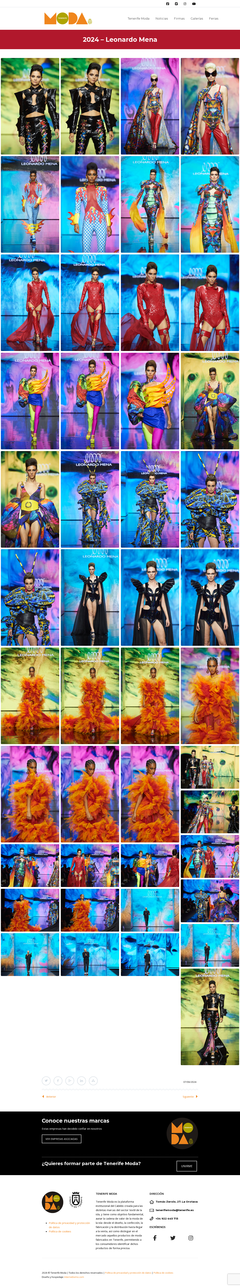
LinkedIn (81, 1080)
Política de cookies (60, 1231)
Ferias (213, 18)
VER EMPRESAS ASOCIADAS (62, 1139)
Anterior (51, 1096)
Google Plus (69, 1080)
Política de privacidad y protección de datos (128, 1272)
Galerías (197, 18)
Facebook (58, 1080)
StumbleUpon (93, 1080)
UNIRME (186, 1166)
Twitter (46, 1080)
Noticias (161, 18)
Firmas (179, 18)
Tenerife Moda (139, 18)
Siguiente (188, 1096)
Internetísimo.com (74, 1277)
